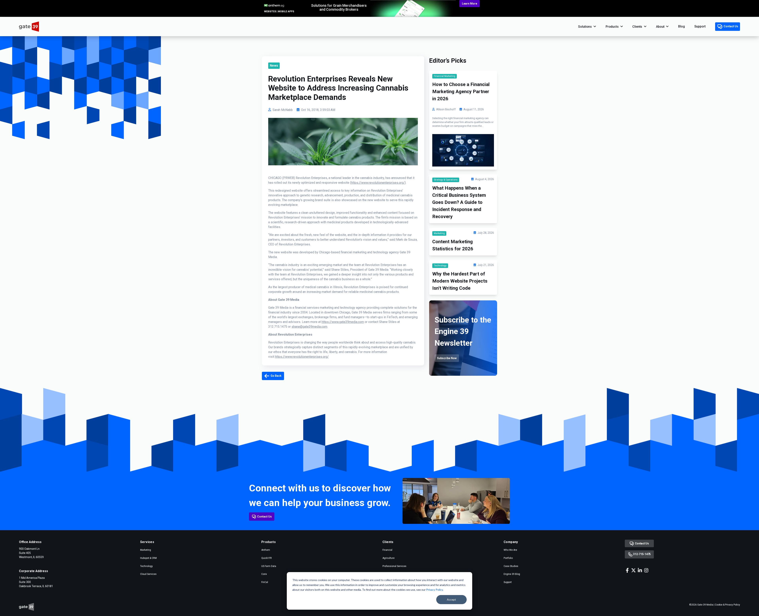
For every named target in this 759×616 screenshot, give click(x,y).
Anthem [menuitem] (265, 550)
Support (700, 26)
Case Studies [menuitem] (511, 566)
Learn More (469, 3)
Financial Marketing (444, 76)
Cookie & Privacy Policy (727, 604)
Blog (681, 26)
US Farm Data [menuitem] (268, 566)
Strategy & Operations (446, 179)
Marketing (439, 233)
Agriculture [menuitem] (388, 558)
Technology (440, 265)
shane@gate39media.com (309, 326)
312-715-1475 (642, 554)
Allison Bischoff (446, 109)
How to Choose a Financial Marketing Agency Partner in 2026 (461, 91)
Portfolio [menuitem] (508, 558)
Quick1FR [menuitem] (266, 558)
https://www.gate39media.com (343, 322)
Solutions (585, 26)
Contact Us (730, 26)
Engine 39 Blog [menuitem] (512, 574)
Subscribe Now (447, 358)
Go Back (275, 375)
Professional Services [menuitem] (394, 566)
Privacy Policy (434, 589)
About (660, 26)
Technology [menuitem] (146, 566)
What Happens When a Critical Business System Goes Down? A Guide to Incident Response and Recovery (459, 202)
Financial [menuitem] (387, 550)
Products (612, 26)
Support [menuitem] (508, 582)
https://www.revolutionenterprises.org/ (378, 183)
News (274, 65)
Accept (451, 599)
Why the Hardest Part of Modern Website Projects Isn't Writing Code (459, 281)
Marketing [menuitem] (145, 550)
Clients (637, 26)
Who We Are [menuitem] (510, 550)
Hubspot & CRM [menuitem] (148, 558)
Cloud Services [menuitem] (148, 574)
